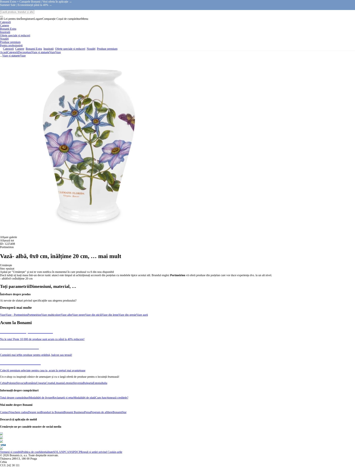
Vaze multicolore (51, 314)
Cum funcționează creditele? (111, 397)
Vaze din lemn (110, 314)
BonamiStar (119, 412)
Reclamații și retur (63, 397)
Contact (4, 412)
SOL (56, 452)
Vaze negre (78, 314)
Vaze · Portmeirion (17, 314)
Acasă (3, 52)
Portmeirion (34, 314)
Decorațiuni (25, 52)
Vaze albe (66, 314)
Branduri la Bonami (52, 412)
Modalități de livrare (41, 397)
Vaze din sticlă (93, 314)
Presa (87, 412)
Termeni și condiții (11, 452)
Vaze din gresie (127, 314)
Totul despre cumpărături (14, 397)
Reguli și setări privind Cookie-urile (101, 452)
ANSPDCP (74, 452)
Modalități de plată (84, 397)
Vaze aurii (142, 314)
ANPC (63, 452)
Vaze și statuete (40, 52)
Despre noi (34, 412)
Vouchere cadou (18, 412)
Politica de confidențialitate (37, 452)
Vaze (58, 52)
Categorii (12, 52)
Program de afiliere (101, 412)
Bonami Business (74, 412)
